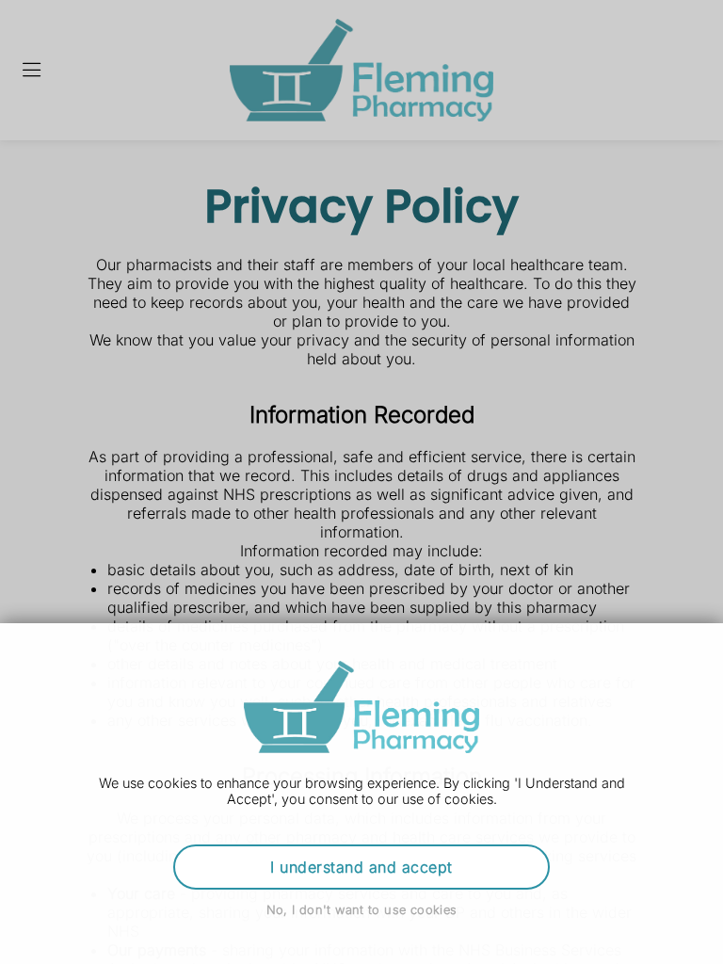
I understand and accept (361, 867)
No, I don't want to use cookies (362, 910)
